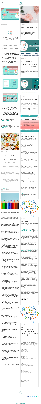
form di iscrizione (23, 379)
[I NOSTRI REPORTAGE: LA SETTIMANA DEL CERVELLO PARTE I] (29, 208)
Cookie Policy (23, 403)
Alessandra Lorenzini (23, 382)
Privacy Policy (18, 403)
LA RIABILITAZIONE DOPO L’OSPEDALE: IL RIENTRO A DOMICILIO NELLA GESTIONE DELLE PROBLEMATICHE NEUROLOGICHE (29, 99)
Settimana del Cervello (25, 229)
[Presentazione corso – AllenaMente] (10, 141)
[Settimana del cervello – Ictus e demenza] (29, 314)
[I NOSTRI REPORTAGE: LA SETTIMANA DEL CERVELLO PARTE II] (10, 201)
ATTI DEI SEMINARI (4, 359)
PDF (22, 193)
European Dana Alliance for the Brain (26, 230)
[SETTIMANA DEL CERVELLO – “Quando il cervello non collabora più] (29, 123)
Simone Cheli (22, 386)
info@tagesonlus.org (4, 188)
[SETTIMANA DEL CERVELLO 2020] (10, 14)
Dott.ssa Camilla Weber (5, 120)
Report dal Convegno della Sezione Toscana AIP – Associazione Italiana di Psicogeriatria (29, 28)
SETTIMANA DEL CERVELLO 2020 (8, 26)
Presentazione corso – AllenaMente (10, 153)
